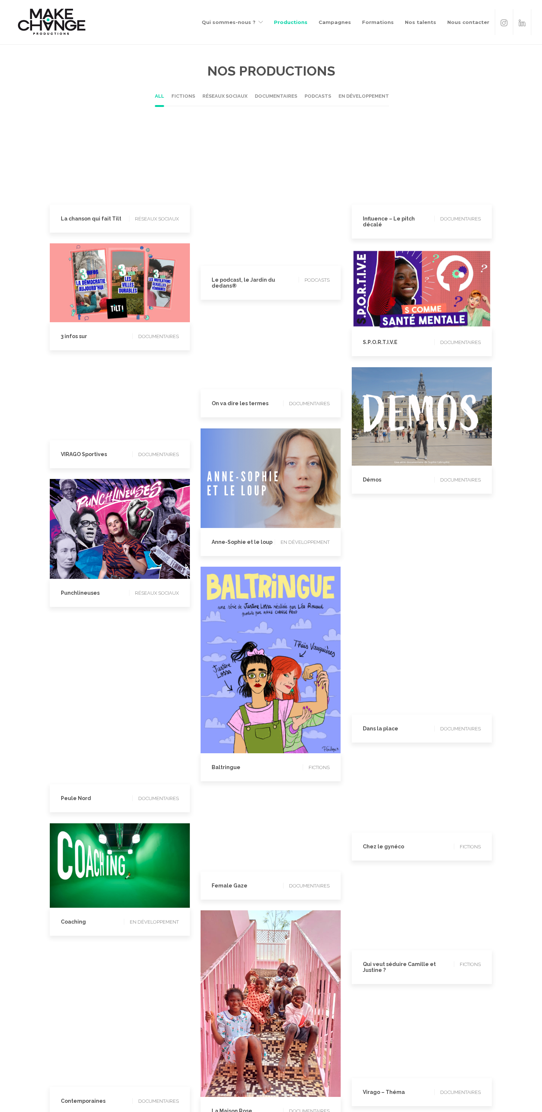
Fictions (268, 656)
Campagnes (335, 22)
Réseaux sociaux (118, 161)
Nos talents (420, 22)
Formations (378, 22)
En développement (441, 413)
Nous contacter (468, 22)
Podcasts (268, 200)
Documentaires (443, 161)
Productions (291, 22)
